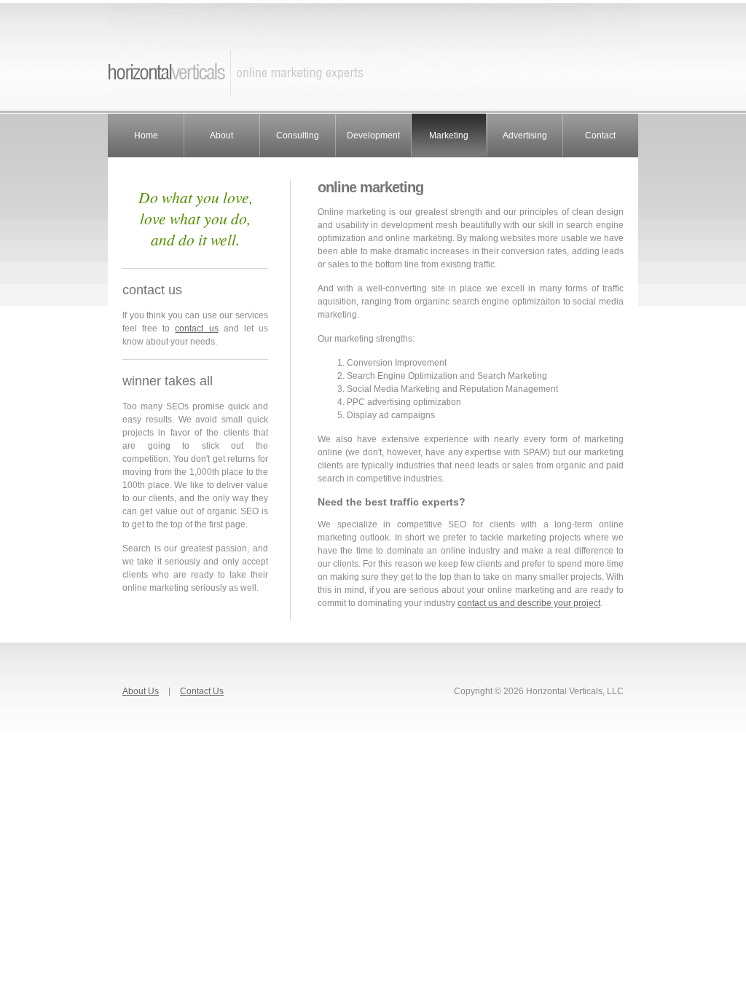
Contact (600, 135)
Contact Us (202, 691)
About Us (140, 691)
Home (146, 135)
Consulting (297, 135)
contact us (196, 328)
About (221, 135)
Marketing (448, 135)
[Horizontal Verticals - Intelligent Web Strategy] (373, 108)
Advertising (525, 135)
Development (373, 135)
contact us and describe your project (529, 603)
